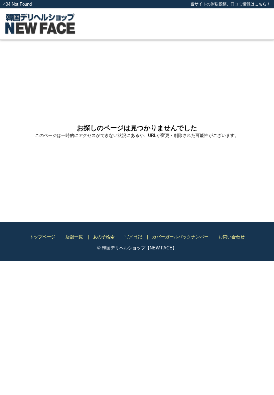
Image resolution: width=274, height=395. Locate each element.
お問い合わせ (232, 236)
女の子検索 (104, 236)
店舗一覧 (74, 236)
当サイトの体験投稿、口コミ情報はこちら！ (230, 4)
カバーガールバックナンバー (180, 236)
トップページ (42, 236)
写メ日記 (133, 236)
